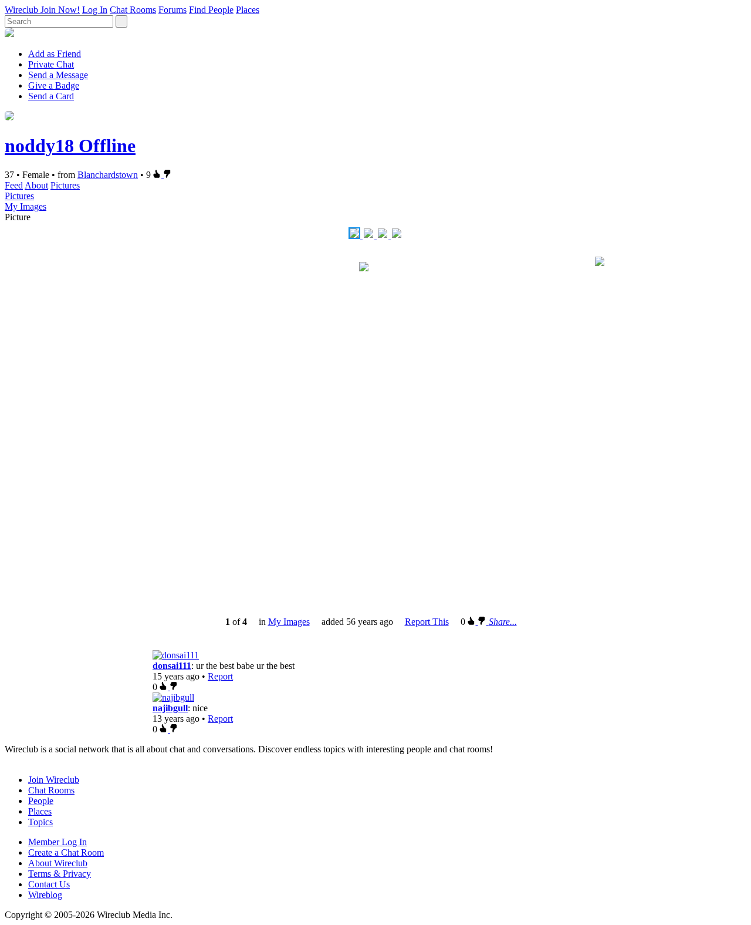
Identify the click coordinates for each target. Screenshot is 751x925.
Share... (503, 622)
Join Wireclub (53, 780)
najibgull (170, 708)
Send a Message (58, 75)
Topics (40, 822)
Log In (94, 10)
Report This (427, 622)
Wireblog (45, 895)
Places (247, 10)
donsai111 (172, 666)
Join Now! (60, 10)
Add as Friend (54, 54)
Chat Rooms (133, 10)
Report (220, 676)
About (36, 185)
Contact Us (49, 884)
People (40, 801)
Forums (172, 10)
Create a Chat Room (66, 852)
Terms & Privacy (59, 874)
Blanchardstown (107, 175)
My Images (25, 206)
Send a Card (51, 96)
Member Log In (57, 842)
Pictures (65, 185)
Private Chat (51, 64)
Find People (211, 10)
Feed (14, 185)
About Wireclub (57, 863)
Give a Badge (53, 85)
